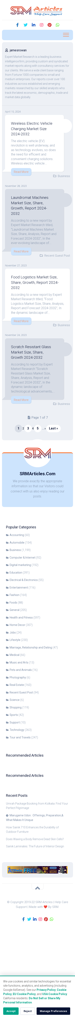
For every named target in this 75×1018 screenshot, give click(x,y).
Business (64, 176)
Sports (14, 714)
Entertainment (19, 587)
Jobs (13, 632)
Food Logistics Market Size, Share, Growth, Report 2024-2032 (35, 282)
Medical (14, 654)
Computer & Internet (22, 557)
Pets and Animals (21, 669)
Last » (53, 428)
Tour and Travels (20, 737)
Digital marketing (20, 565)
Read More (21, 172)
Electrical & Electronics (24, 580)
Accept (10, 1011)
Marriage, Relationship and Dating (31, 647)
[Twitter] (26, 25)
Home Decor (17, 625)
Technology (17, 729)
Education (16, 572)
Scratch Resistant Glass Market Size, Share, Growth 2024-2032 (31, 352)
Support (15, 722)
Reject (28, 1011)
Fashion (14, 595)
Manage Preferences (53, 1011)
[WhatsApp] (58, 25)
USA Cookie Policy (54, 994)
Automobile (17, 542)
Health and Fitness (21, 617)
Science (15, 699)
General (14, 610)
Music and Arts (19, 662)
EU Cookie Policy (24, 994)
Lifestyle (15, 639)
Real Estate (17, 684)
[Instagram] (42, 25)
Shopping (16, 707)
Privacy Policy (46, 989)
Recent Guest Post (57, 255)
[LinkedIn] (34, 25)
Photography (18, 677)
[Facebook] (18, 25)
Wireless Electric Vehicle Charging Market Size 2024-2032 (31, 128)
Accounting (17, 535)
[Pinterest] (50, 25)
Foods (13, 602)
